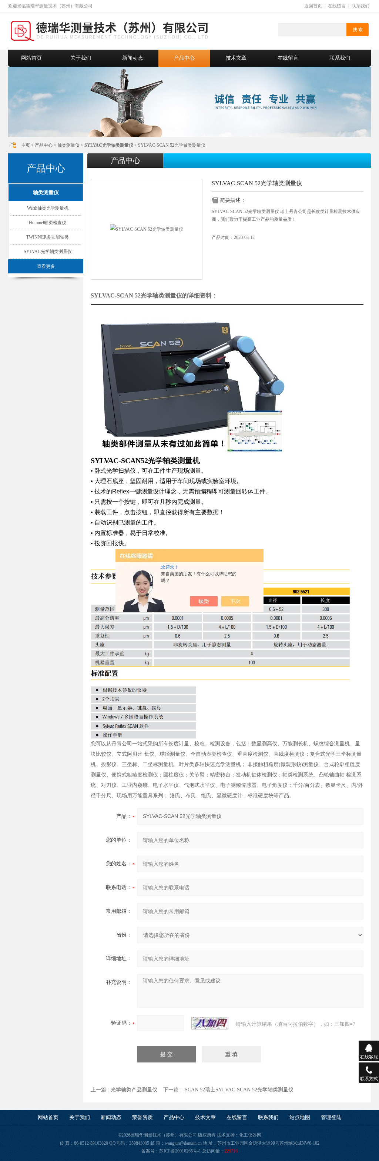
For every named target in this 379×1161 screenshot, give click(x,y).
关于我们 (80, 58)
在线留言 (337, 6)
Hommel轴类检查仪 (47, 222)
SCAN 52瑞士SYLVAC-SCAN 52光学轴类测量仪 (239, 1089)
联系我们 (360, 6)
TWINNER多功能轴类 (47, 237)
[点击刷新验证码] (209, 1023)
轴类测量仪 (68, 145)
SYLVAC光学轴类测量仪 (48, 251)
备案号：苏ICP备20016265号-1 (171, 1151)
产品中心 (184, 58)
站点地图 (299, 1117)
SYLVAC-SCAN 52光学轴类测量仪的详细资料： (154, 295)
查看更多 (46, 266)
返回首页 (313, 6)
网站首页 (31, 58)
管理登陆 (331, 1117)
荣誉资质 (142, 1117)
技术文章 (236, 58)
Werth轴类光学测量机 (47, 208)
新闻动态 (132, 58)
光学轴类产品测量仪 (134, 1089)
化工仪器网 (250, 1135)
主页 (25, 145)
